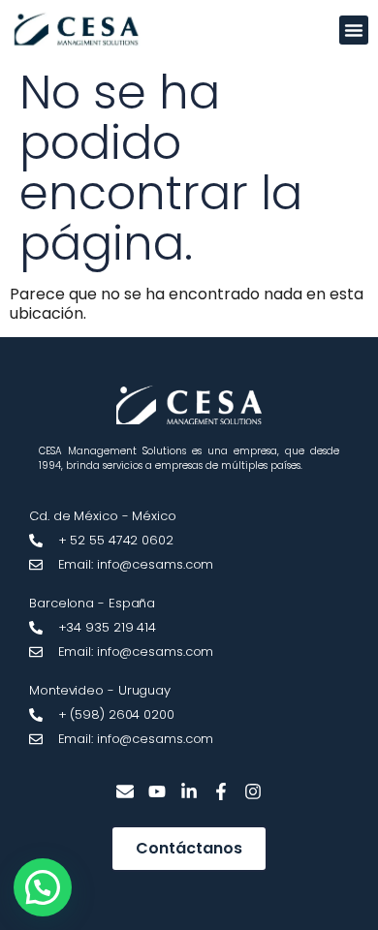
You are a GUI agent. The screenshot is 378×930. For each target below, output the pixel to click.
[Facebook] (220, 792)
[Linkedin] (189, 792)
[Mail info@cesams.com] (125, 792)
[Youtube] (157, 792)
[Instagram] (252, 792)
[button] (353, 30)
